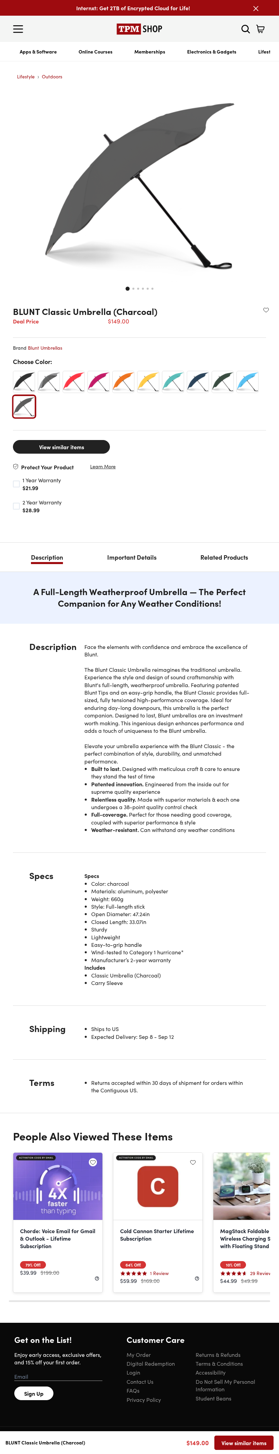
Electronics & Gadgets (211, 51)
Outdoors (52, 76)
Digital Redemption (151, 1363)
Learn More (103, 466)
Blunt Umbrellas (45, 347)
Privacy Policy (144, 1399)
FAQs (133, 1390)
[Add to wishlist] (266, 310)
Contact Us (140, 1381)
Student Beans (213, 1398)
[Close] (256, 8)
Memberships (149, 51)
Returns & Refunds (218, 1354)
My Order (139, 1354)
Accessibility (211, 1372)
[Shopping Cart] (260, 29)
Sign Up (34, 1393)
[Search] (245, 29)
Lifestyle (26, 76)
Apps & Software (38, 51)
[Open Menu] (20, 29)
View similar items (61, 447)
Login (133, 1372)
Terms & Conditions (219, 1363)
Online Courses (96, 51)
